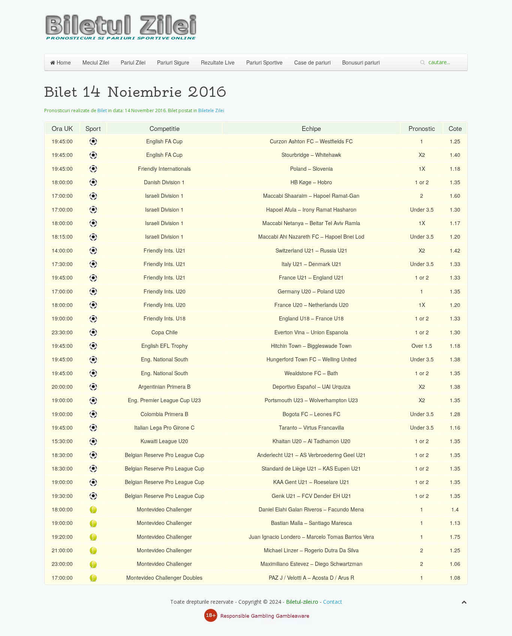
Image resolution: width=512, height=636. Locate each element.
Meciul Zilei (95, 62)
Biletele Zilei (211, 110)
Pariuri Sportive (264, 62)
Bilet (102, 110)
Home (63, 62)
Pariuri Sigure (173, 62)
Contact (332, 601)
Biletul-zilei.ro (302, 601)
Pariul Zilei (133, 62)
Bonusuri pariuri (361, 62)
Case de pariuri (312, 62)
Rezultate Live (218, 62)
